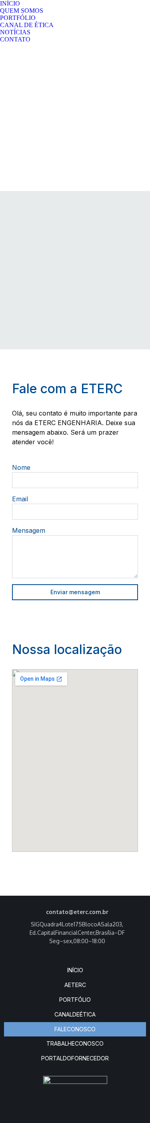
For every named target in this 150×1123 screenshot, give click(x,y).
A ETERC (75, 984)
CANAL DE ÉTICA (75, 1014)
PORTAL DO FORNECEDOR (75, 1058)
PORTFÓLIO (75, 999)
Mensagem (28, 530)
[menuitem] (10, 3)
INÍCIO (75, 970)
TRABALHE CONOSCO (75, 1043)
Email (20, 499)
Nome (21, 467)
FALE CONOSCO (75, 1029)
